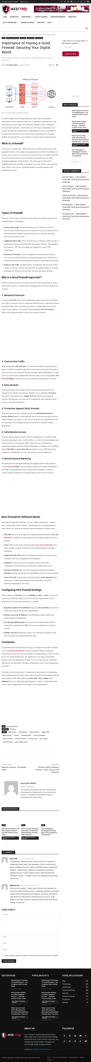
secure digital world (21, 742)
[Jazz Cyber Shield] (3, 65)
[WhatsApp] (84, 1)
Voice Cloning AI (68, 186)
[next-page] (6, 843)
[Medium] (71, 1)
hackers (25, 309)
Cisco (38, 233)
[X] (81, 1)
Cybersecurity (23, 732)
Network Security (20, 738)
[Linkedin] (39, 71)
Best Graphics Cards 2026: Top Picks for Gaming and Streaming (75, 179)
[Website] (75, 1041)
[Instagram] (65, 1)
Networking (30, 38)
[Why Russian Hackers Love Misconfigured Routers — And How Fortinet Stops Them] (11, 820)
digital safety (45, 732)
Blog (8, 35)
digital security (7, 735)
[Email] (45, 71)
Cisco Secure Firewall (43, 545)
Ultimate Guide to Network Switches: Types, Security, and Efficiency (47, 769)
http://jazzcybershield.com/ (28, 786)
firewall (33, 131)
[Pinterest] (74, 1)
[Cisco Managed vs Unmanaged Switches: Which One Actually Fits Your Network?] (50, 820)
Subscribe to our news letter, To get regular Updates (75, 42)
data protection (34, 732)
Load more (75, 162)
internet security (8, 738)
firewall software (18, 651)
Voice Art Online (68, 177)
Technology (39, 38)
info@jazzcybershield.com (42, 1049)
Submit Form (70, 54)
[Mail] (68, 1)
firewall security (47, 309)
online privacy (32, 738)
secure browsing (8, 742)
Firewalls (22, 38)
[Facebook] (61, 1)
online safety (43, 738)
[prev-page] (3, 843)
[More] (50, 71)
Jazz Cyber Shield (12, 65)
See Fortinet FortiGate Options (8, 838)
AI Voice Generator (68, 195)
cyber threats (16, 167)
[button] (86, 28)
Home (4, 35)
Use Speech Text (68, 214)
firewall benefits (26, 735)
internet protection (39, 735)
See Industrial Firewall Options (28, 838)
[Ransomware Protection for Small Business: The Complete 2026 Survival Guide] (66, 112)
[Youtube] (88, 1)
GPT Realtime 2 (67, 204)
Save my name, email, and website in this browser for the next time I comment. (31, 955)
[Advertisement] (30, 337)
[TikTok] (78, 1)
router (19, 303)
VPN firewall (19, 247)
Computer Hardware (12, 38)
